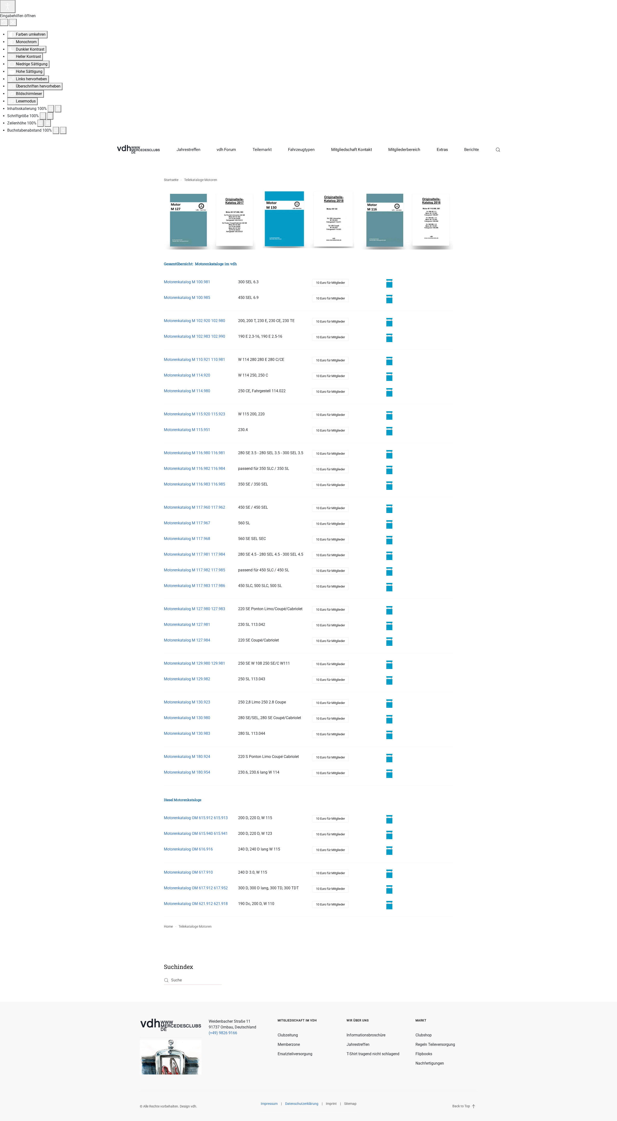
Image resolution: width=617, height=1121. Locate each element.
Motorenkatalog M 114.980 (187, 391)
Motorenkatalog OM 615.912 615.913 (196, 818)
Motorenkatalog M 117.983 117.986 (194, 585)
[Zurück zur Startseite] (138, 150)
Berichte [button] (471, 149)
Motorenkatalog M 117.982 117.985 (194, 570)
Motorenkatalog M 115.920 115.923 (194, 414)
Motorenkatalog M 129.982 (187, 679)
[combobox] (193, 980)
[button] (498, 150)
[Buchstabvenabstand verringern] (56, 130)
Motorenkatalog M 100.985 (187, 297)
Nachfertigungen (430, 1063)
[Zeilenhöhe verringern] (40, 123)
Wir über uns (358, 1020)
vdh (193, 1106)
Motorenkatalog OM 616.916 (188, 849)
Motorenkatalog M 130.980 (187, 718)
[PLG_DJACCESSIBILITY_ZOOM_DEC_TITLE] (51, 108)
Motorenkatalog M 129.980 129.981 (194, 663)
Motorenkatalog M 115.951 (187, 429)
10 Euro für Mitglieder (330, 282)
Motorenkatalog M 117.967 (187, 523)
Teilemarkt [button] (262, 149)
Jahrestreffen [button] (188, 149)
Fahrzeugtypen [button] (301, 149)
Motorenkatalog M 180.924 (187, 756)
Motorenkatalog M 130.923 (187, 702)
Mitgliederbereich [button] (404, 149)
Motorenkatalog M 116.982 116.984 (194, 468)
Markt (421, 1020)
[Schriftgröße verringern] (43, 116)
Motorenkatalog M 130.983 (187, 733)
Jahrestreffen (358, 1044)
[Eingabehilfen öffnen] (7, 6)
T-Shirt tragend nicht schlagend (373, 1054)
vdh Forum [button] (226, 149)
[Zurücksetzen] (4, 22)
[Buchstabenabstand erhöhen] (63, 130)
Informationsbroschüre (366, 1035)
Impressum (269, 1104)
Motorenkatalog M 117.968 (187, 538)
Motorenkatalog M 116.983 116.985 (194, 484)
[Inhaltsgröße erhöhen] (58, 108)
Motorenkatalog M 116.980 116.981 (194, 453)
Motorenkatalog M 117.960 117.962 (194, 507)
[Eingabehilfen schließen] (13, 22)
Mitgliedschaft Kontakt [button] (351, 149)
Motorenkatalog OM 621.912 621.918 (196, 903)
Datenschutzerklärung (301, 1104)
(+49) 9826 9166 (223, 1033)
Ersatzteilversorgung (295, 1054)
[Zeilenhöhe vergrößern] (48, 123)
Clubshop (424, 1035)
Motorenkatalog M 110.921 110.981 (194, 359)
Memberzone (289, 1044)
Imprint (331, 1104)
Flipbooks (424, 1054)
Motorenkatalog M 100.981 (187, 282)
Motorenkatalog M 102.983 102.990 (194, 336)
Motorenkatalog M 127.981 (187, 624)
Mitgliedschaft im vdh (297, 1020)
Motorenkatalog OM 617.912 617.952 (196, 888)
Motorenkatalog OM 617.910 (188, 872)
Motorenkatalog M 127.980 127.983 (194, 609)
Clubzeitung (288, 1035)
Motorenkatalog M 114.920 (187, 375)
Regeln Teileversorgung (435, 1044)
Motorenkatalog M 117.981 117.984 (194, 554)
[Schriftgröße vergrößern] (50, 116)
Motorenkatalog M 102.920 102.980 (194, 320)
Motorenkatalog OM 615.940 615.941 (196, 833)
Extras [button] (442, 149)
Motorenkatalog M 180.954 (187, 772)
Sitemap (350, 1104)
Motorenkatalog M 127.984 (187, 640)
